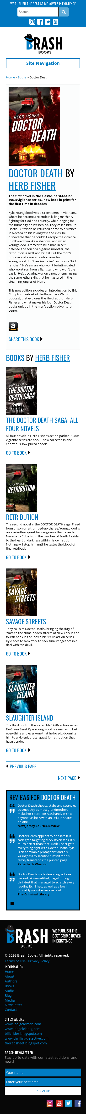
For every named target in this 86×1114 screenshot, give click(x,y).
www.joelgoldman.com (23, 1024)
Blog (8, 995)
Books (22, 77)
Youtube (55, 22)
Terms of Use (15, 961)
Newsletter (13, 1005)
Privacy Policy (38, 961)
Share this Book (24, 339)
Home (10, 77)
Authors (11, 981)
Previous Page (23, 766)
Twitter (47, 22)
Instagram (32, 22)
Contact (11, 1009)
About (9, 976)
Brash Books (43, 44)
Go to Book (16, 452)
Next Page (67, 777)
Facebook (40, 22)
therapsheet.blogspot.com (26, 1043)
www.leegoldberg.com (22, 1028)
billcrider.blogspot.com (23, 1033)
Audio (9, 990)
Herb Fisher (32, 185)
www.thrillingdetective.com (26, 1038)
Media (10, 1000)
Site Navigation (43, 63)
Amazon (13, 326)
